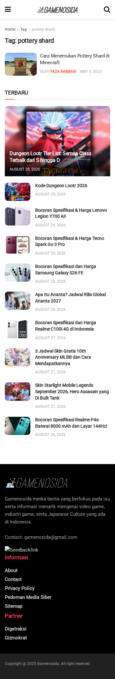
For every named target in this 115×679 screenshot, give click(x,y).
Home (10, 29)
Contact (13, 579)
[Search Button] (107, 9)
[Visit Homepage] (57, 9)
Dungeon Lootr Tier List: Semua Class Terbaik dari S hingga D (50, 156)
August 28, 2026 (50, 281)
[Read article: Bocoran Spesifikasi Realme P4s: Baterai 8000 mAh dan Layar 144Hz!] (17, 426)
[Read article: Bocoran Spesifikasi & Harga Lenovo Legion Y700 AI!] (17, 216)
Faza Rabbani (63, 71)
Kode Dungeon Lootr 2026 (61, 185)
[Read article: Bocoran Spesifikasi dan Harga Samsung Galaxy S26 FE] (17, 272)
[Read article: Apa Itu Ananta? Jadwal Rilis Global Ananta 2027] (17, 301)
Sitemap (13, 606)
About (11, 570)
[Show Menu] (8, 9)
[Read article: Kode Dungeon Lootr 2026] (17, 192)
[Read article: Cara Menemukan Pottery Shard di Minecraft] (21, 64)
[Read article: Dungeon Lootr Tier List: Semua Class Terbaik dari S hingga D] (57, 143)
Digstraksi (16, 629)
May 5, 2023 (91, 71)
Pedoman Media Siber (28, 597)
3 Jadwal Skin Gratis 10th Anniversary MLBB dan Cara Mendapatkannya (63, 357)
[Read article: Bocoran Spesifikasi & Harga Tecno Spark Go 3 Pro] (17, 244)
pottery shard (43, 29)
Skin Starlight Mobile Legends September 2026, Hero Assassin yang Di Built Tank (72, 391)
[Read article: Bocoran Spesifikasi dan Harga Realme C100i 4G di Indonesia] (17, 329)
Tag (23, 29)
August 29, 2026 (25, 169)
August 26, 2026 (50, 434)
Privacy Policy (19, 588)
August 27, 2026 (50, 338)
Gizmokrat (16, 638)
